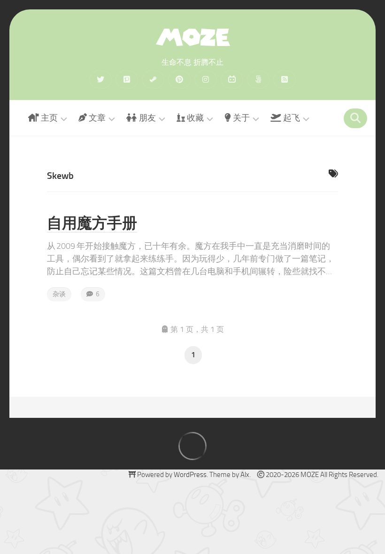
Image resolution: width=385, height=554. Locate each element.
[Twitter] (100, 79)
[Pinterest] (179, 79)
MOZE (192, 37)
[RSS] (284, 79)
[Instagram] (205, 79)
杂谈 (59, 294)
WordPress (190, 474)
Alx (244, 474)
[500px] (258, 79)
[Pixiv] (127, 79)
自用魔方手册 (92, 223)
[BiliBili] (232, 79)
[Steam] (153, 79)
